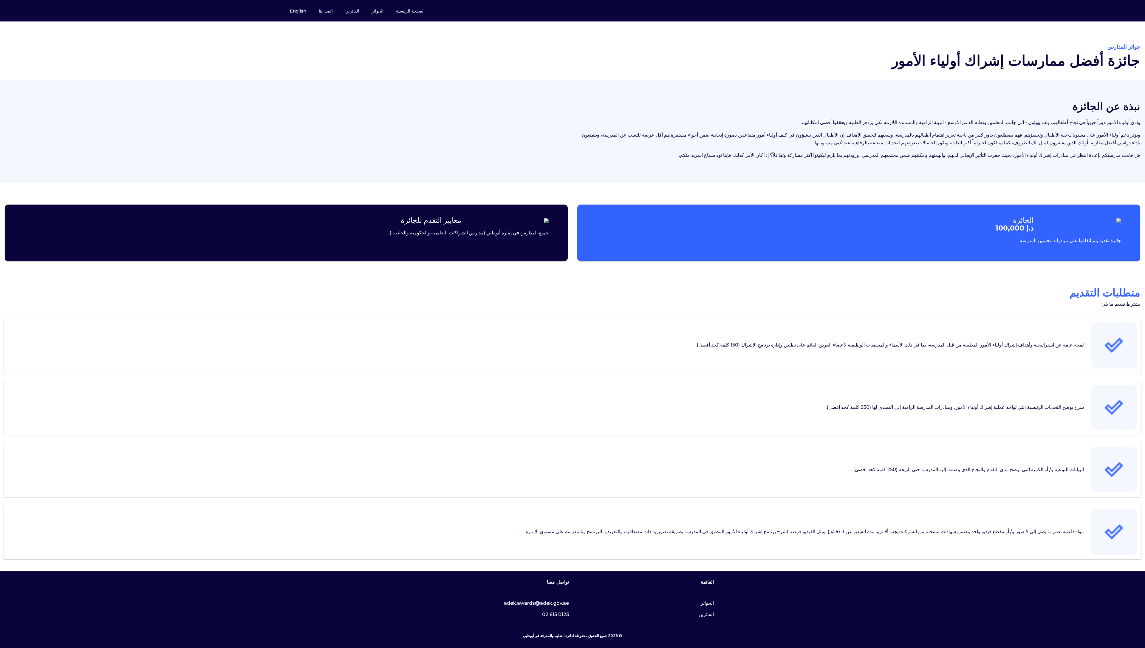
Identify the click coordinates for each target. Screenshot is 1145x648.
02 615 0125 (555, 614)
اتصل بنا (326, 11)
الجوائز (377, 11)
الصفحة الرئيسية (410, 11)
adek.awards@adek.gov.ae (536, 603)
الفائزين (352, 11)
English (298, 11)
